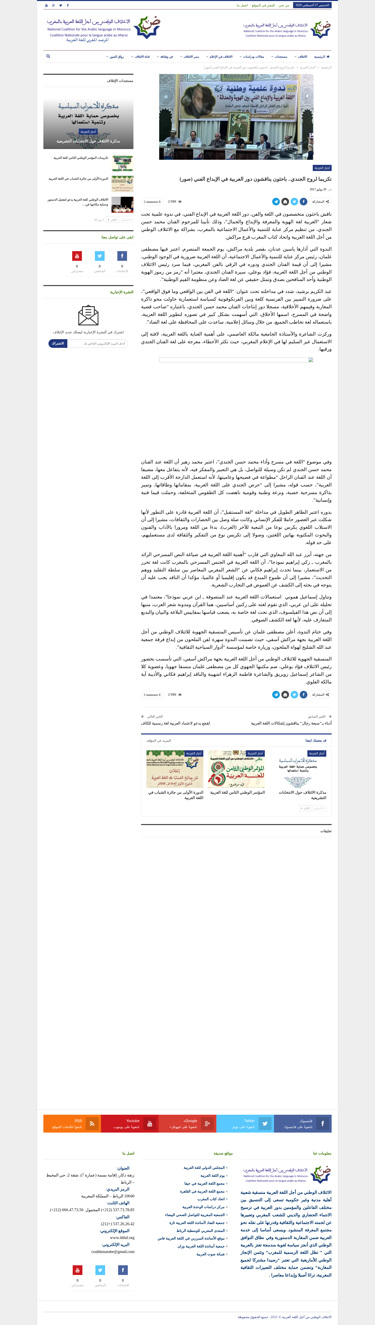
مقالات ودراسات (253, 56)
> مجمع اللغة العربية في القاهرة (204, 1191)
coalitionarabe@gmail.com (112, 1251)
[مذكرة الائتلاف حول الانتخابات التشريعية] (297, 769)
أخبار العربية (322, 168)
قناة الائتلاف (142, 56)
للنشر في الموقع (263, 5)
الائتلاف (302, 56)
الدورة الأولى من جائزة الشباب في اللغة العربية (78, 178)
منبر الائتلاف (191, 56)
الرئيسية (319, 56)
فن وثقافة (166, 56)
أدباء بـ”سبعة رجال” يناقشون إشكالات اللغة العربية (291, 723)
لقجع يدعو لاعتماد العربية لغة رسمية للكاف (175, 723)
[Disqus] (236, 904)
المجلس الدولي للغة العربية (204, 1168)
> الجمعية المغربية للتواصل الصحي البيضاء (196, 1215)
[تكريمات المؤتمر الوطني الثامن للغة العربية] (122, 163)
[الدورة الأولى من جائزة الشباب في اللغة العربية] (174, 769)
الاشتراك (58, 343)
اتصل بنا (242, 5)
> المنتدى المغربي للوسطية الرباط (202, 1231)
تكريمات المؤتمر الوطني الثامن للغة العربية (81, 158)
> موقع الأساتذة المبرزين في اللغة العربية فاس (193, 1238)
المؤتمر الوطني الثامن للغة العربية (237, 792)
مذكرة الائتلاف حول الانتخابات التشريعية (88, 141)
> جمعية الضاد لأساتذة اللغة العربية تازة (198, 1223)
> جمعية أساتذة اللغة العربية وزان (203, 1246)
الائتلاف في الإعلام (221, 56)
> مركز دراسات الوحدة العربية (205, 1207)
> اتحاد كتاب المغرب (212, 1199)
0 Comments (152, 202)
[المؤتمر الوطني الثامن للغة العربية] (236, 769)
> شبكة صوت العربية (212, 1254)
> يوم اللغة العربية (214, 1175)
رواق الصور (117, 56)
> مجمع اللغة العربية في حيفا (206, 1183)
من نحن (284, 5)
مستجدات (281, 56)
